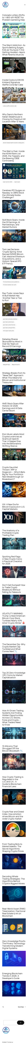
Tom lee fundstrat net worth (9, 284)
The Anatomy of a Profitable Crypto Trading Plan (10, 532)
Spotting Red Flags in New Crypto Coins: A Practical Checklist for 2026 (12, 560)
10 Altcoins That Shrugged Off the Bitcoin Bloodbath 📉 (12, 748)
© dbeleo (4, 1042)
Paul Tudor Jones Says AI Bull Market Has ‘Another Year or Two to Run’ (13, 296)
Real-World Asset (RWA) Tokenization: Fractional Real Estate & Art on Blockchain (14, 912)
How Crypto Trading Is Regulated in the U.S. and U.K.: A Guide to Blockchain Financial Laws (12, 782)
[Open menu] (25, 5)
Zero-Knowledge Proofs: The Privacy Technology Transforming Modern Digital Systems (14, 944)
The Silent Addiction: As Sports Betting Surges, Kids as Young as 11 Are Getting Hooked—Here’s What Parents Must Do (13, 50)
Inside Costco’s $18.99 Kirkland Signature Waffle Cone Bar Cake (13, 82)
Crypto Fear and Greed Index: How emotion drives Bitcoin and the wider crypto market (13, 815)
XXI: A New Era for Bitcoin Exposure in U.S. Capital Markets (13, 506)
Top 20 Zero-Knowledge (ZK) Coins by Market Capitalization (13, 675)
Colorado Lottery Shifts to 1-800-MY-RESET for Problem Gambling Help (13, 17)
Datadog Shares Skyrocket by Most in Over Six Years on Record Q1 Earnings (12, 342)
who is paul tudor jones (8, 330)
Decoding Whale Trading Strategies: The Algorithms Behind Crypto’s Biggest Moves (13, 880)
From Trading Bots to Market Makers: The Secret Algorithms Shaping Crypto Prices (13, 847)
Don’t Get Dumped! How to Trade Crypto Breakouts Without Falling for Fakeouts (13, 588)
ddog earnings (6, 364)
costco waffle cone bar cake (9, 106)
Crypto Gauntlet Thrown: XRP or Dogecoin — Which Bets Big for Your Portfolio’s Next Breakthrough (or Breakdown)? (13, 473)
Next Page (22, 1007)
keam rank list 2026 (7, 182)
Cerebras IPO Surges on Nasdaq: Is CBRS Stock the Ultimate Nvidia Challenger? (13, 194)
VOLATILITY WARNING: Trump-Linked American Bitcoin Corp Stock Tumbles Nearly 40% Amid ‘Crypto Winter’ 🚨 (13, 618)
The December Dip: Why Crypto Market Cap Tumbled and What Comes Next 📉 (13, 648)
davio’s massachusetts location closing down (13, 142)
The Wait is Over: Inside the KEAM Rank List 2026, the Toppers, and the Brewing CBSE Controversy (13, 156)
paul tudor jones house (8, 322)
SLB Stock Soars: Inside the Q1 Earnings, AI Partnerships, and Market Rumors (13, 223)
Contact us (10, 1042)
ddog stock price (16, 364)
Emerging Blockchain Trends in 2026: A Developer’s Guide (12, 975)
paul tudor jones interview (9, 324)
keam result (17, 182)
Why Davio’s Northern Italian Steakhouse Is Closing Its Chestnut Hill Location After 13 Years (14, 118)
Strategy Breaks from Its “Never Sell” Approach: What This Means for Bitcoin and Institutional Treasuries (13, 378)
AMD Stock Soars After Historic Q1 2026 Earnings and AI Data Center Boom (13, 407)
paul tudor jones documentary (10, 319)
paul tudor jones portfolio (9, 327)
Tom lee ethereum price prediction (11, 282)
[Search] (20, 1023)
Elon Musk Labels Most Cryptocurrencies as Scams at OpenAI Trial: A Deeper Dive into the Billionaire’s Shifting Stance (13, 440)
